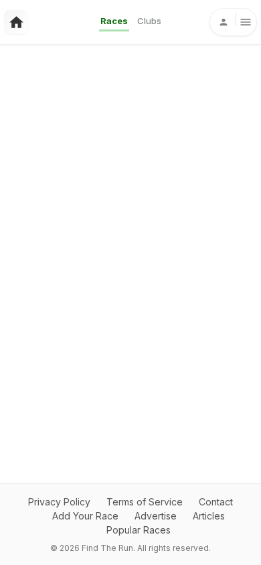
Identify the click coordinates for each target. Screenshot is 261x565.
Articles (209, 515)
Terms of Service (144, 501)
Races (114, 20)
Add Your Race (85, 515)
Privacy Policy (59, 501)
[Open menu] (233, 22)
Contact (216, 501)
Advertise (156, 515)
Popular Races (138, 530)
